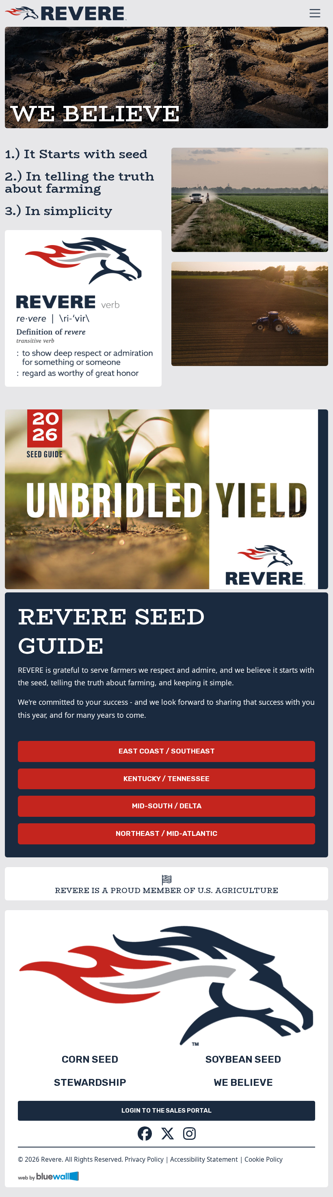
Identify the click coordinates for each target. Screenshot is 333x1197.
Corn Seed (90, 1059)
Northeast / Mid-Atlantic (166, 833)
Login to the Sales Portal (166, 1110)
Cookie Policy (263, 1159)
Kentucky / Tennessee (166, 779)
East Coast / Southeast (167, 751)
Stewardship (90, 1082)
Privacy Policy (144, 1159)
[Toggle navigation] (315, 13)
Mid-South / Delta (166, 806)
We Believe (243, 1082)
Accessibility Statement (204, 1159)
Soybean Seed (243, 1059)
